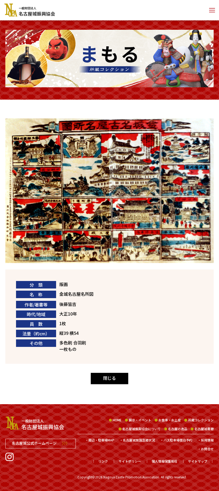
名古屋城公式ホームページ (40, 443)
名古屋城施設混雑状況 (139, 440)
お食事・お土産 (169, 420)
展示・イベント (140, 420)
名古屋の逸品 (177, 428)
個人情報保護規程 (164, 461)
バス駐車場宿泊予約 (177, 440)
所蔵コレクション (201, 420)
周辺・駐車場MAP (101, 440)
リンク (103, 461)
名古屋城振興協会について (141, 428)
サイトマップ (197, 461)
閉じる (109, 378)
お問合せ (207, 449)
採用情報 (207, 440)
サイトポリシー (130, 461)
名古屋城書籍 (204, 428)
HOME (117, 420)
